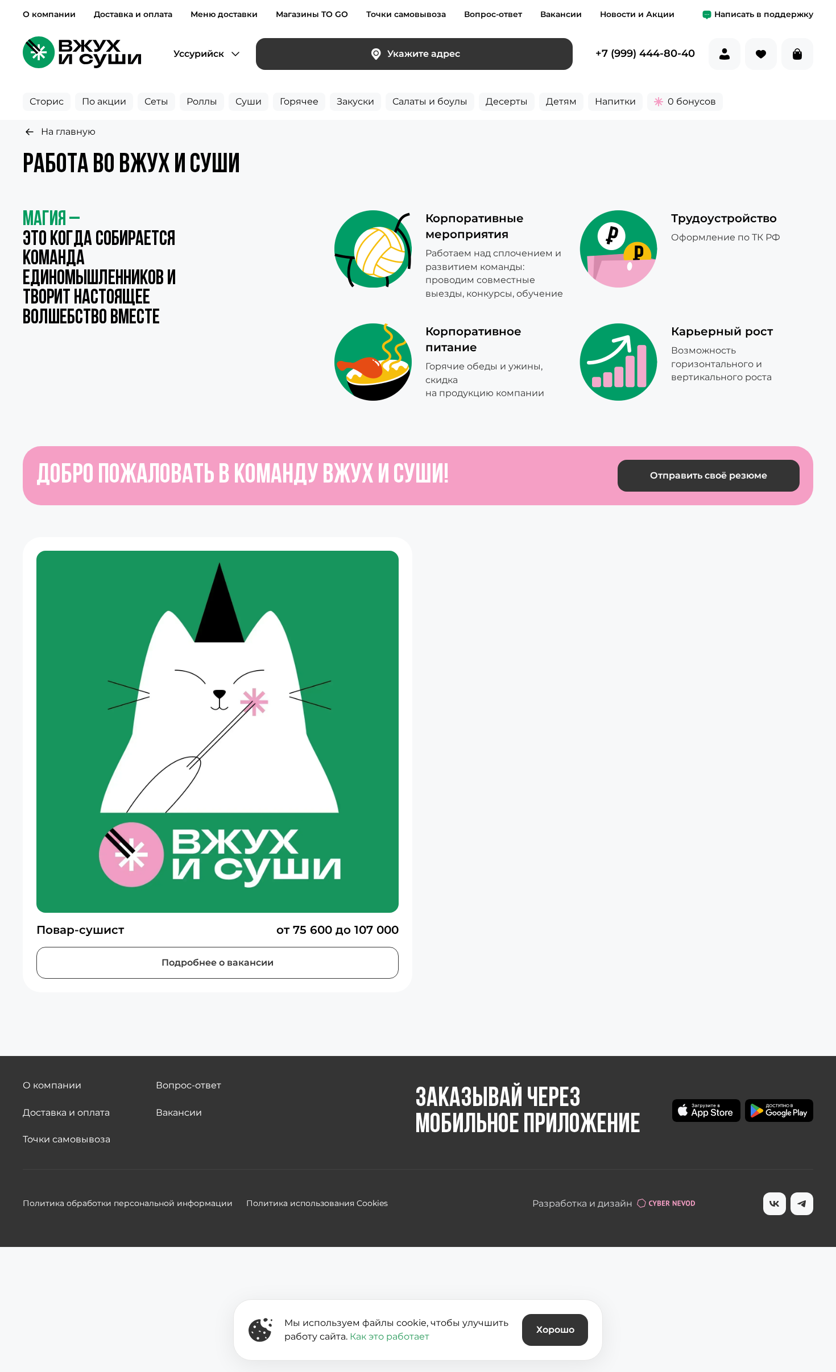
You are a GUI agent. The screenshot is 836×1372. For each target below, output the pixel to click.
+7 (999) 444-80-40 (645, 54)
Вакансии (561, 14)
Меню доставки (224, 14)
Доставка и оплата (133, 14)
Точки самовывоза (406, 14)
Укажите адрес (423, 53)
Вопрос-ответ (493, 14)
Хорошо (555, 1329)
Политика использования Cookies (317, 1203)
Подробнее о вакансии (218, 962)
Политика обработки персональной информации (128, 1203)
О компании (49, 14)
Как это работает (389, 1336)
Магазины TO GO (312, 14)
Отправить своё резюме (708, 475)
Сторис (47, 101)
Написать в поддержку (763, 14)
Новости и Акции (637, 14)
